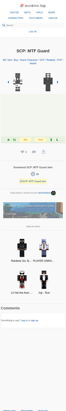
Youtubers (36, 18)
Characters (15, 18)
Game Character (29, 60)
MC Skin (7, 60)
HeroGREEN (44, 193)
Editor (14, 12)
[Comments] (34, 152)
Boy (16, 60)
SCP (42, 60)
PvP (59, 60)
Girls (39, 12)
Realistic (50, 60)
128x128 (52, 18)
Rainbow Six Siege (22, 260)
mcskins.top (35, 6)
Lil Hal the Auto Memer (22, 292)
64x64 (33, 63)
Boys (27, 12)
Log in (33, 31)
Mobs (51, 12)
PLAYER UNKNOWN (44, 260)
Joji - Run (44, 292)
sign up (34, 320)
